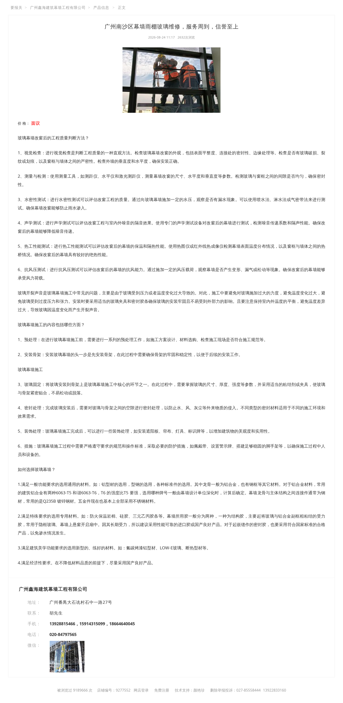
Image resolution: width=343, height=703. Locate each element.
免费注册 (161, 690)
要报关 (16, 7)
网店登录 (141, 690)
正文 (122, 7)
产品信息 (101, 7)
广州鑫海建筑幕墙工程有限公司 (58, 7)
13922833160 (274, 690)
